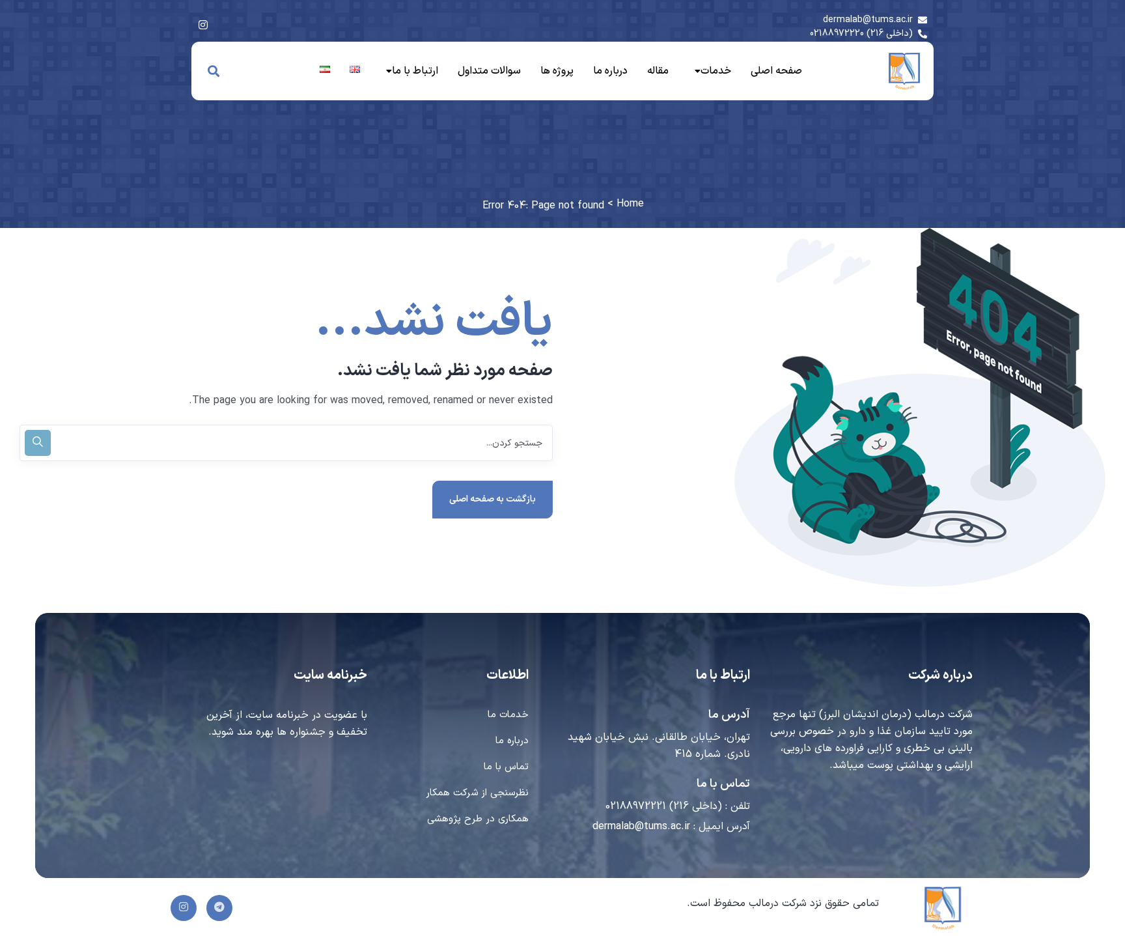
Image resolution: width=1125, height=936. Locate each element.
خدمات (716, 71)
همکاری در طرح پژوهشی (478, 819)
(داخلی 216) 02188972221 (663, 806)
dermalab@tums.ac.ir (641, 826)
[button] (709, 71)
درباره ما (610, 71)
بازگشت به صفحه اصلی (492, 499)
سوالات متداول (489, 71)
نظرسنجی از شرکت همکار (477, 793)
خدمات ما (508, 714)
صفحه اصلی (776, 71)
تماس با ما (506, 766)
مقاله (658, 71)
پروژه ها (557, 71)
